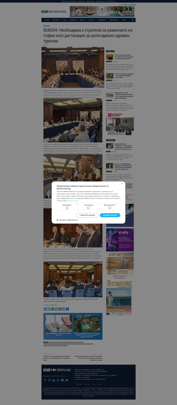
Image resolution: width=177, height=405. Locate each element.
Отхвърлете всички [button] (87, 215)
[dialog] (88, 202)
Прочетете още (72, 201)
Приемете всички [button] (110, 215)
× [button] (122, 183)
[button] (67, 220)
